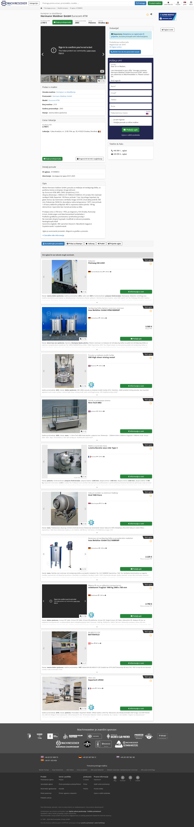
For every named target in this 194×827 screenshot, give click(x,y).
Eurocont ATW (54, 100)
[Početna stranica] (41, 8)
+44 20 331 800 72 (51, 757)
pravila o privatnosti (87, 823)
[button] (191, 3)
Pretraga (141, 3)
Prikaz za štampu (75, 244)
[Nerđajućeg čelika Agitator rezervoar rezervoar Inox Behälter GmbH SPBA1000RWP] (64, 324)
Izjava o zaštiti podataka (131, 135)
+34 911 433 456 (51, 760)
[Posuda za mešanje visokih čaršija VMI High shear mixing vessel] (64, 371)
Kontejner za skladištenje (65, 92)
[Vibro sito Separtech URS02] (64, 693)
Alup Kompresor (57, 770)
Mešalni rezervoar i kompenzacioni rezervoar (122, 770)
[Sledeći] (103, 54)
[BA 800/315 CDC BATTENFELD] (64, 648)
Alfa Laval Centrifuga (148, 770)
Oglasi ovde (168, 30)
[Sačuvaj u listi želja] (147, 14)
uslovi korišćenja (99, 823)
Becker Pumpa (44, 770)
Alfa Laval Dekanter (97, 770)
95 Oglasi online (116, 47)
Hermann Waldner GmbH (62, 96)
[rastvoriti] (97, 302)
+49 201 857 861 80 (127, 757)
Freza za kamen (82, 770)
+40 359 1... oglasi (120, 151)
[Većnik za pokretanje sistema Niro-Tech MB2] (64, 416)
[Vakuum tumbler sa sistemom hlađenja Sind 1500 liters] (64, 508)
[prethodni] (43, 54)
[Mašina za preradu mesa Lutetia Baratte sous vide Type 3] (64, 461)
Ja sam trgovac (119, 119)
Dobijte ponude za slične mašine (126, 122)
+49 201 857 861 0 (89, 757)
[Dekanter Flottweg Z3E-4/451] (64, 277)
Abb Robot (70, 770)
